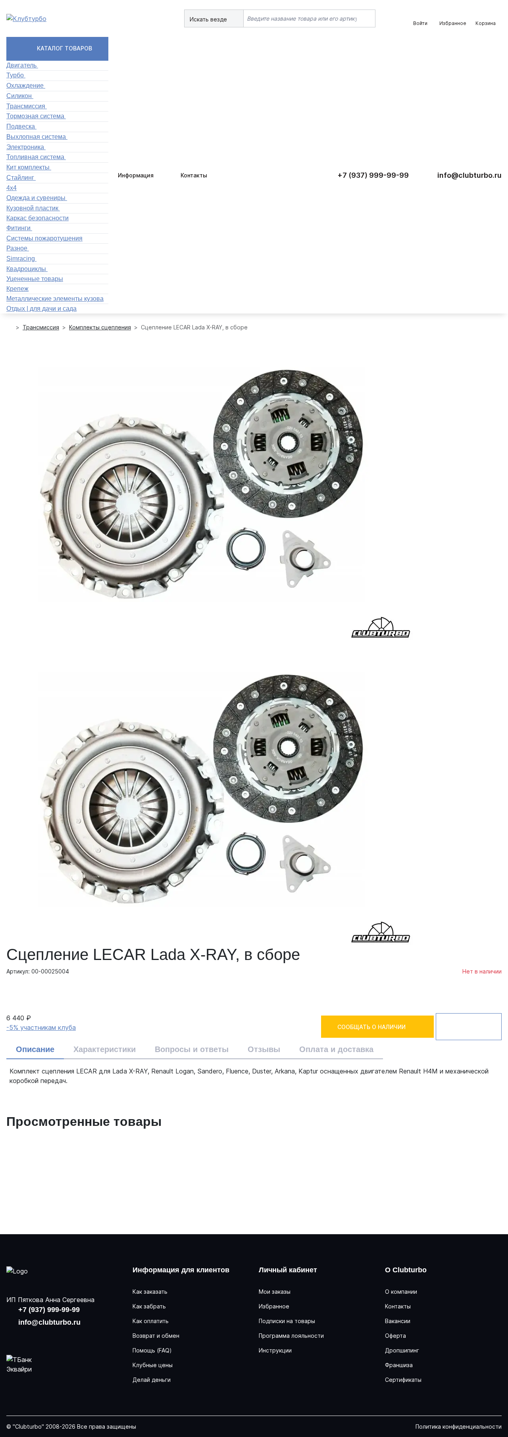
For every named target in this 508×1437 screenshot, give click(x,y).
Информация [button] (136, 175)
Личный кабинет (288, 1270)
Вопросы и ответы (192, 1049)
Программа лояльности (291, 1335)
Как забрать (149, 1306)
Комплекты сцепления (100, 327)
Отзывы (264, 1049)
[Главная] (9, 327)
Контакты (194, 175)
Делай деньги (152, 1379)
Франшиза (399, 1365)
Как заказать (150, 1291)
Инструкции (275, 1350)
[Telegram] (65, 1337)
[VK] (14, 1337)
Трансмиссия (41, 327)
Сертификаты (403, 1379)
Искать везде (209, 19)
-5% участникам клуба (41, 1027)
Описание (35, 1049)
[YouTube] (40, 1337)
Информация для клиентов (181, 1270)
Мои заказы (275, 1291)
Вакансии (397, 1321)
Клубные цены (153, 1365)
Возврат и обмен (156, 1335)
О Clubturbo (406, 1270)
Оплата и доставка (336, 1049)
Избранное (274, 1306)
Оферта (395, 1335)
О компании (401, 1291)
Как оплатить (151, 1321)
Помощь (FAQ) (152, 1350)
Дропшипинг (402, 1350)
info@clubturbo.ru (469, 175)
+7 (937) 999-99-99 (373, 175)
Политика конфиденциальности (459, 1426)
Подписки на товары (287, 1321)
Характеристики (104, 1049)
